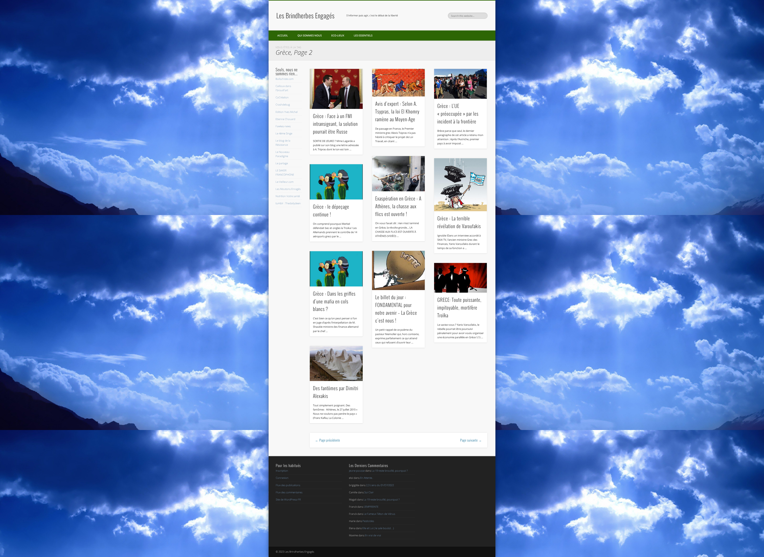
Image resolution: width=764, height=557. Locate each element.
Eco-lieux (337, 35)
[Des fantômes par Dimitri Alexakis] (336, 363)
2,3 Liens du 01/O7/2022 (380, 485)
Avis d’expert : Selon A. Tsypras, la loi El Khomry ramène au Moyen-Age (397, 111)
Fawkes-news (283, 126)
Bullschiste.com (284, 79)
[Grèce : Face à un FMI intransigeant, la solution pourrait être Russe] (336, 89)
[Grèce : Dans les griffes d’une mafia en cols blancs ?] (336, 268)
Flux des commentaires (289, 492)
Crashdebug (283, 104)
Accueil (282, 35)
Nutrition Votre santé (288, 196)
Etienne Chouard (285, 119)
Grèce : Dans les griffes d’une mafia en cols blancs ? (334, 301)
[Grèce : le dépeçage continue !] (336, 181)
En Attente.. (366, 478)
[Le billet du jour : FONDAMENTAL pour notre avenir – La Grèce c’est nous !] (398, 270)
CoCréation (282, 97)
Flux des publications (288, 485)
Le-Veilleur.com (284, 182)
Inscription (282, 470)
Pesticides (368, 521)
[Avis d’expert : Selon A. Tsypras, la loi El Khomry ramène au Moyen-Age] (398, 83)
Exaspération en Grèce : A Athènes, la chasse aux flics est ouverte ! (398, 206)
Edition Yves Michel (287, 112)
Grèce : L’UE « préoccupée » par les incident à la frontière (457, 113)
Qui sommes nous (309, 35)
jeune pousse (357, 470)
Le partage (282, 163)
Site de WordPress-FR (288, 499)
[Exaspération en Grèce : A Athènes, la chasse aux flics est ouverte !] (398, 173)
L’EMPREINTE (371, 506)
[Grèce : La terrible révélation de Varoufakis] (460, 184)
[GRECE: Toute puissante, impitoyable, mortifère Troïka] (460, 278)
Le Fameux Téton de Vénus (379, 514)
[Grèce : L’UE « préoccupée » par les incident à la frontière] (460, 84)
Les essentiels (363, 35)
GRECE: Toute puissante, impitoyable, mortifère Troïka (459, 307)
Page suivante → (471, 440)
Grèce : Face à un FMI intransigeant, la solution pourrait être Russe (335, 123)
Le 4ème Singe (284, 133)
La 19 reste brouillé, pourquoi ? (390, 470)
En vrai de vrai (373, 535)
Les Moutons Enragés (288, 189)
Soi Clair (369, 492)
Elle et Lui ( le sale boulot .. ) (378, 528)
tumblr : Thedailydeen (288, 203)
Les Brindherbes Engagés (305, 15)
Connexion (282, 478)
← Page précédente (327, 440)
